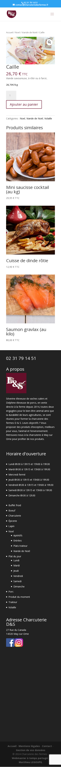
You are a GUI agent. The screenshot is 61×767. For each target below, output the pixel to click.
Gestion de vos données (30, 750)
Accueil (9, 32)
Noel (17, 32)
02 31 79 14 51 (21, 358)
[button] (49, 42)
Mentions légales (29, 746)
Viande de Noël (29, 32)
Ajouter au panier (24, 104)
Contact (47, 746)
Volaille (48, 118)
